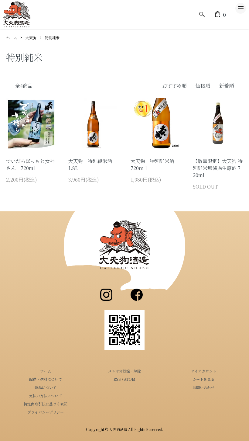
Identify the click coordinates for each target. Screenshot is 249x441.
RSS (117, 379)
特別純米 (52, 37)
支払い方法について (45, 395)
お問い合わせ (203, 387)
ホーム (11, 37)
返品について (45, 387)
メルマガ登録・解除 (124, 370)
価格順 (203, 85)
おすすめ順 (174, 85)
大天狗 (31, 37)
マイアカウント (203, 370)
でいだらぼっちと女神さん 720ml (30, 165)
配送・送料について (45, 379)
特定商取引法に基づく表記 (45, 403)
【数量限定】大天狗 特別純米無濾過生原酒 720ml (218, 168)
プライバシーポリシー (45, 412)
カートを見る (203, 379)
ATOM (129, 379)
